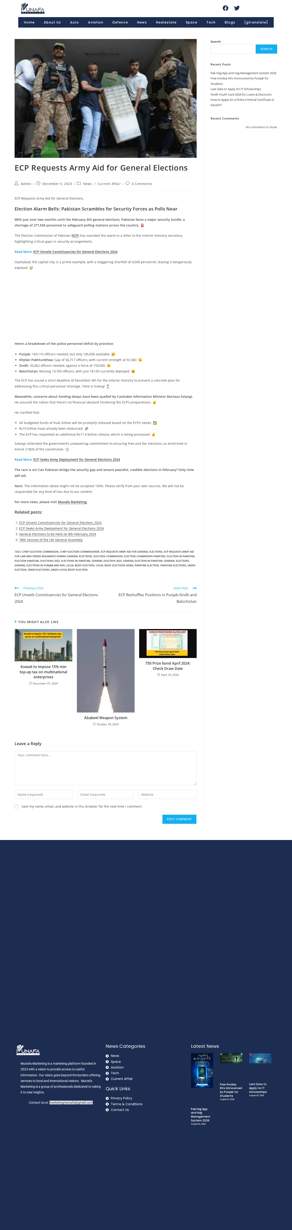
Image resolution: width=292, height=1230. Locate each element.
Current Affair (109, 184)
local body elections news (114, 565)
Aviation (95, 22)
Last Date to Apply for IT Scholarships (236, 89)
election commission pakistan (144, 556)
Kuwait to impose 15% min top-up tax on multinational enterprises (43, 671)
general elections (176, 560)
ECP (75, 235)
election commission (108, 556)
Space (191, 22)
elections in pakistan (75, 560)
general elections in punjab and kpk (40, 565)
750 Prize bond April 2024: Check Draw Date (167, 666)
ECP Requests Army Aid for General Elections (131, 551)
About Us (52, 22)
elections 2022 (50, 560)
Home (29, 22)
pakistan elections (173, 565)
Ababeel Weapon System (105, 717)
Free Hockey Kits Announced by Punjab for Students (231, 1090)
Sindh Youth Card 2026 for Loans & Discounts (241, 94)
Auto (74, 22)
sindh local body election (69, 569)
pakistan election (147, 565)
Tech (211, 22)
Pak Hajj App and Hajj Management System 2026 (243, 73)
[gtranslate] (256, 22)
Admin (26, 184)
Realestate (166, 22)
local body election (80, 565)
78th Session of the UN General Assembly (51, 540)
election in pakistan (181, 556)
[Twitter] (236, 8)
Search (216, 41)
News (142, 22)
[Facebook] (225, 8)
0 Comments (142, 184)
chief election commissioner (79, 551)
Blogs (230, 22)
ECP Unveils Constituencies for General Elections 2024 (75, 252)
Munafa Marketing (72, 502)
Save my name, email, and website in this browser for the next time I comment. (81, 806)
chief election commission (40, 551)
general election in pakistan (143, 560)
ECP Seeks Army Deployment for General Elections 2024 (76, 459)
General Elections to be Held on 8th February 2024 (57, 534)
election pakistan (27, 560)
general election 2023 (107, 560)
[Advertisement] (106, 307)
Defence (120, 22)
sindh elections (39, 569)
